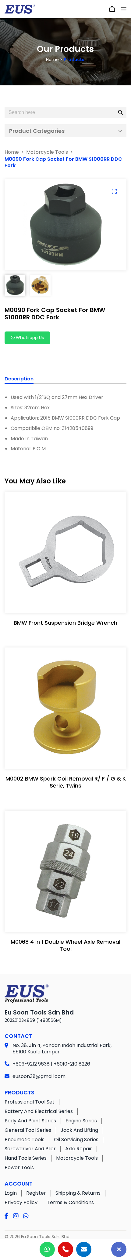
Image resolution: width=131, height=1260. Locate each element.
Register (36, 1193)
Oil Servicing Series (76, 1139)
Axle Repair (78, 1148)
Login (11, 1193)
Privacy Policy (21, 1202)
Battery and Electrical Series (39, 1111)
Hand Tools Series (26, 1158)
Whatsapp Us (29, 338)
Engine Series (81, 1120)
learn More (64, 602)
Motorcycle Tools (77, 1158)
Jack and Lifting (79, 1130)
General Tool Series (28, 1130)
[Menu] (123, 9)
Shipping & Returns (78, 1193)
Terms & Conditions (70, 1202)
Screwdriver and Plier (30, 1148)
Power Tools (19, 1167)
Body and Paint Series (30, 1120)
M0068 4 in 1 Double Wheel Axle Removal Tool (65, 945)
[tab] (19, 380)
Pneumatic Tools (24, 1139)
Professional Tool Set (30, 1101)
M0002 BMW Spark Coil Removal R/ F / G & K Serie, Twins (65, 782)
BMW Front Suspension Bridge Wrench (65, 623)
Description (19, 379)
